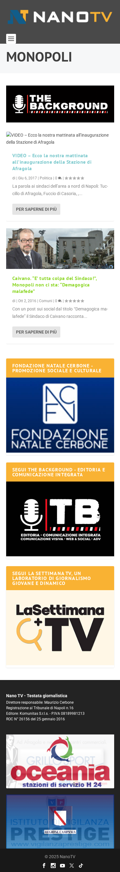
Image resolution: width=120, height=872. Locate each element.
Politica (46, 178)
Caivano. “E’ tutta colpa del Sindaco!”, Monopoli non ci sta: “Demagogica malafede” (54, 284)
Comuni (45, 301)
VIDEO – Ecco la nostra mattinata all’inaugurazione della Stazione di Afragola (52, 161)
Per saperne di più (36, 209)
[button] (60, 104)
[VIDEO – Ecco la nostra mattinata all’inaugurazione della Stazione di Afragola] (60, 139)
